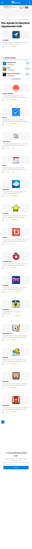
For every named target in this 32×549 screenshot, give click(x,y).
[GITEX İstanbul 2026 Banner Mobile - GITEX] (16, 7)
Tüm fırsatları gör (16, 79)
